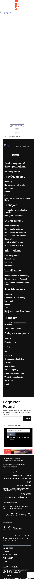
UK (19, 137)
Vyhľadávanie (7, 153)
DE (12, 137)
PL (17, 137)
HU (16, 137)
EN (11, 137)
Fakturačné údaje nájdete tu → (11, 471)
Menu (16, 155)
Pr (5, 176)
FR (14, 137)
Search (27, 419)
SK (9, 137)
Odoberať (11, 434)
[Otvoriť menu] (5, 137)
